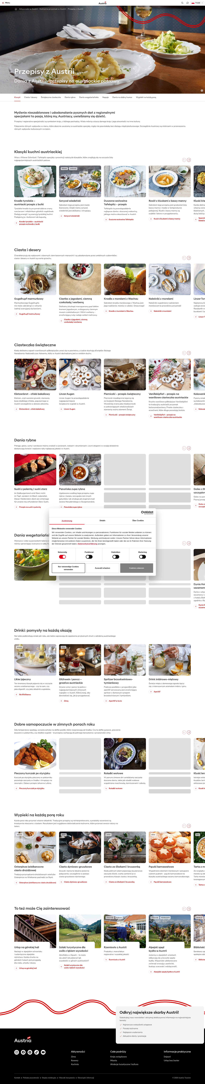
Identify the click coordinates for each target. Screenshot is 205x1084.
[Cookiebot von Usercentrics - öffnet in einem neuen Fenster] (143, 512)
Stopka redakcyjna (49, 1078)
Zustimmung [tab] (67, 521)
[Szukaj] (182, 3)
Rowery (74, 1060)
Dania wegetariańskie (89, 97)
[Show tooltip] (202, 90)
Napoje (105, 97)
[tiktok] (36, 1052)
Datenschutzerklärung (87, 544)
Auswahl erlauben (102, 568)
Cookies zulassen (136, 568)
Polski (197, 3)
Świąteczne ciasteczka (51, 97)
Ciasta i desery (30, 97)
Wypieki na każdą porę (146, 97)
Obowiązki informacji (86, 1078)
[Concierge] (187, 3)
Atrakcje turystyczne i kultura (124, 1064)
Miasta (113, 1060)
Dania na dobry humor (122, 97)
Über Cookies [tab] (138, 520)
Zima (73, 1056)
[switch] (89, 557)
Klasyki (17, 97)
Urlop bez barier (171, 1060)
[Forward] (189, 160)
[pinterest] (30, 1052)
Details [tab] (102, 520)
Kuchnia (75, 1064)
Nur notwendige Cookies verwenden (68, 568)
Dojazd (167, 1056)
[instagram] (16, 1052)
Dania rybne (70, 97)
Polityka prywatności (31, 1078)
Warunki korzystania (67, 1078)
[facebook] (23, 1052)
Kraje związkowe (118, 1056)
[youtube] (43, 1052)
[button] (197, 3)
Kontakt (17, 1078)
